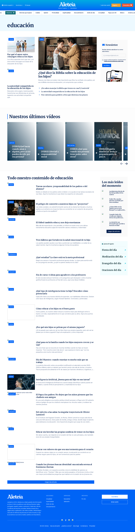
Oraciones (9, 13)
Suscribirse (114, 497)
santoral (12, 143)
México (122, 13)
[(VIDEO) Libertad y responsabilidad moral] (50, 141)
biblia (41, 39)
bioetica (41, 148)
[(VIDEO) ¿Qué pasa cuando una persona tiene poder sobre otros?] (79, 141)
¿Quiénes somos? (66, 526)
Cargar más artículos (51, 482)
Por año (84, 499)
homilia (99, 145)
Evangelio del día (111, 263)
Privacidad (92, 526)
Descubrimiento (78, 13)
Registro (114, 5)
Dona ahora (126, 5)
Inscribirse (107, 65)
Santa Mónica (73, 8)
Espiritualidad (66, 13)
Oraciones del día (111, 270)
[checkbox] (102, 59)
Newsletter (67, 499)
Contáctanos (84, 526)
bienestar (12, 219)
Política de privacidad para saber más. (114, 61)
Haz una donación (55, 526)
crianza (11, 39)
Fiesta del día (109, 250)
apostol (128, 148)
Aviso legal (76, 526)
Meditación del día (112, 256)
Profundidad (55, 13)
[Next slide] (126, 163)
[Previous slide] (121, 163)
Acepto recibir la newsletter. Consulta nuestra (115, 60)
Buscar (28, 5)
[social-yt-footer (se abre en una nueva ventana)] (62, 520)
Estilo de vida (91, 13)
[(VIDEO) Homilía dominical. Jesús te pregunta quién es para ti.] (108, 141)
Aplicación (67, 501)
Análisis (38, 13)
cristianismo (12, 254)
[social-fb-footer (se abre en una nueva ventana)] (66, 520)
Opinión (46, 13)
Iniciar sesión (106, 5)
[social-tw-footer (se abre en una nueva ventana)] (69, 520)
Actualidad (101, 13)
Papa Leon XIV (112, 13)
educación (12, 272)
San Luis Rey (71, 145)
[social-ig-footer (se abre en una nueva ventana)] (73, 520)
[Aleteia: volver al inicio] (67, 4)
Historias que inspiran (25, 13)
